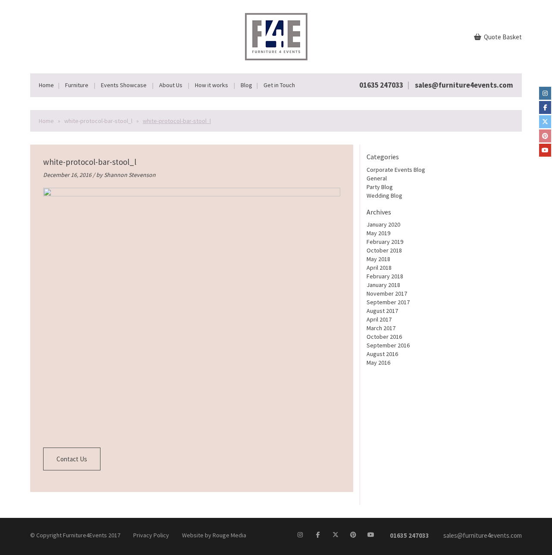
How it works (211, 85)
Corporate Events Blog (396, 169)
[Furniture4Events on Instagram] (545, 93)
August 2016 (382, 354)
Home (46, 85)
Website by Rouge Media (214, 535)
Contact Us (71, 459)
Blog (246, 85)
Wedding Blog (384, 195)
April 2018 (379, 267)
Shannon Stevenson (130, 175)
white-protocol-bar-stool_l (98, 121)
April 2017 (379, 319)
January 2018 (383, 285)
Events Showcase (124, 85)
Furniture (76, 85)
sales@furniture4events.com (464, 85)
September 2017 (388, 302)
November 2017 (387, 293)
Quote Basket (502, 37)
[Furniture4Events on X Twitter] (545, 121)
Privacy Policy (151, 535)
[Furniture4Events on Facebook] (545, 107)
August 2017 (382, 311)
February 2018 (385, 276)
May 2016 (378, 362)
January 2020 (383, 224)
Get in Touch (279, 85)
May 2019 (378, 233)
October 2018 (384, 250)
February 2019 (385, 242)
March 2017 (381, 328)
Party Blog (380, 187)
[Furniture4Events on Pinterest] (545, 135)
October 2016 (384, 337)
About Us (170, 85)
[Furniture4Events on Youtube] (545, 150)
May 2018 (378, 259)
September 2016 (388, 345)
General (377, 178)
